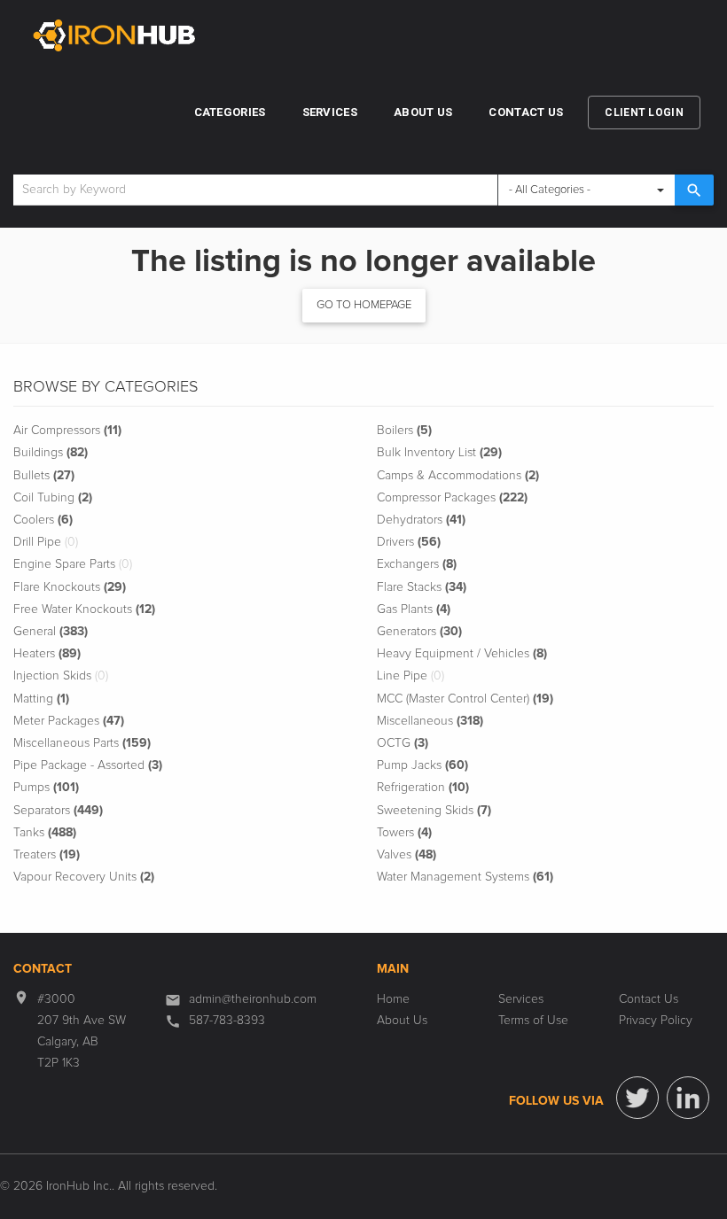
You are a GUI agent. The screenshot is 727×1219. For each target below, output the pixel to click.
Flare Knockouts (69, 587)
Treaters (46, 855)
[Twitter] (637, 1097)
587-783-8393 (227, 1020)
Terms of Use (533, 1020)
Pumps (46, 787)
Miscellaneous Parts (82, 743)
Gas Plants (413, 609)
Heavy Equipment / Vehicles (462, 654)
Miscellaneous (430, 721)
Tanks (44, 833)
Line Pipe (410, 676)
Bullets (43, 476)
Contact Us (526, 112)
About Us (423, 112)
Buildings (50, 452)
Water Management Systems (465, 877)
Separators (58, 810)
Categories (230, 112)
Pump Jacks (422, 765)
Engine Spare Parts (72, 564)
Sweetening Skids (434, 810)
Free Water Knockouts (84, 609)
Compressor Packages (452, 498)
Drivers (409, 542)
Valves (406, 855)
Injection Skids (60, 676)
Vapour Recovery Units (83, 877)
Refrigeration (423, 787)
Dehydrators (421, 520)
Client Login (644, 112)
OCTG (402, 743)
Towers (404, 833)
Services (329, 112)
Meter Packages (68, 721)
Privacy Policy (655, 1020)
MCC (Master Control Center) (465, 699)
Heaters (47, 654)
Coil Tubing (52, 498)
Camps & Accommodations (458, 476)
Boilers (404, 430)
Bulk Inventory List (439, 452)
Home (393, 999)
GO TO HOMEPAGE (364, 305)
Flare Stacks (421, 587)
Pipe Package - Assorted (87, 765)
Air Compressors (67, 430)
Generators (419, 631)
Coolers (43, 520)
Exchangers (417, 564)
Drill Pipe (45, 542)
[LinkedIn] (688, 1097)
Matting (41, 699)
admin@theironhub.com (253, 999)
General (50, 631)
